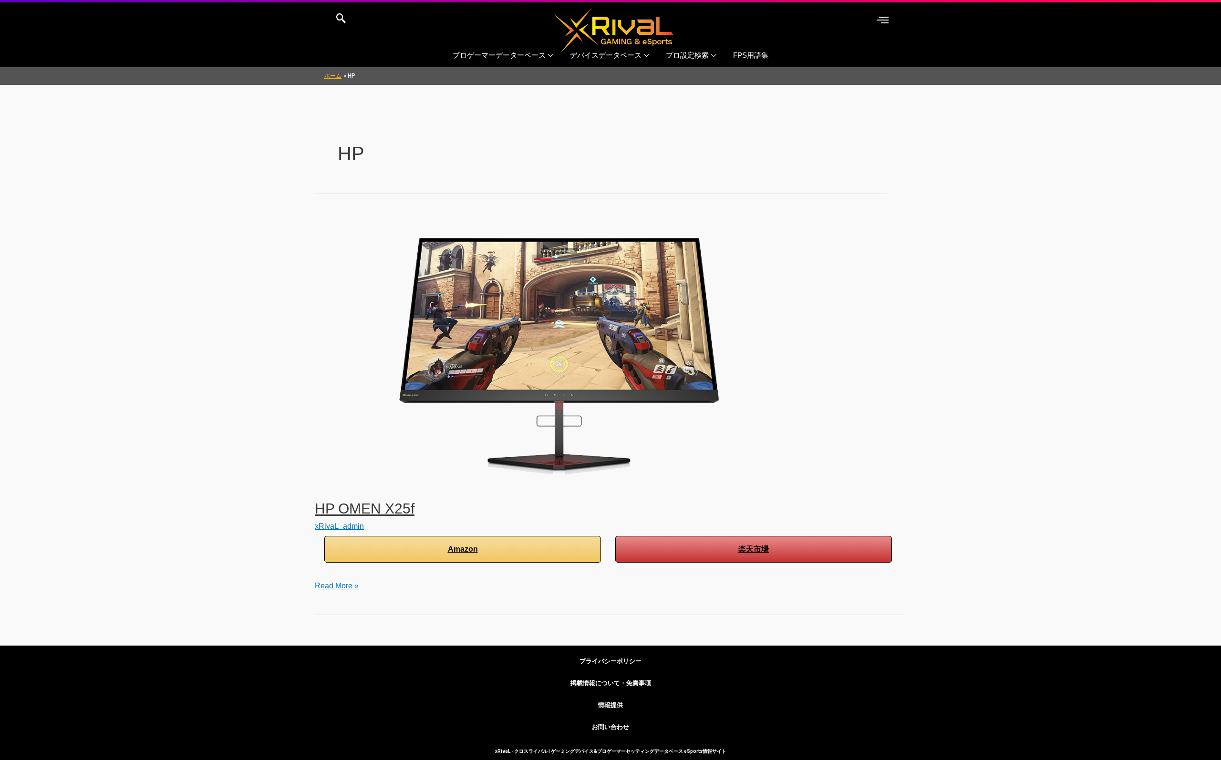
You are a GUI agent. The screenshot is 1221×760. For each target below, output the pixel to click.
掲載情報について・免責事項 (610, 683)
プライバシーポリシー (610, 661)
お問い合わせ (610, 726)
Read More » (337, 584)
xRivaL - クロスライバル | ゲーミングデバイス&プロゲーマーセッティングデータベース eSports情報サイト (610, 751)
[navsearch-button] (341, 19)
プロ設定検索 (687, 55)
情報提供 (610, 705)
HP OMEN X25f (364, 508)
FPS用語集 (750, 55)
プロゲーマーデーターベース (499, 55)
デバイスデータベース (606, 55)
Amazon (463, 549)
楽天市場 (753, 549)
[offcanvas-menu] (882, 20)
